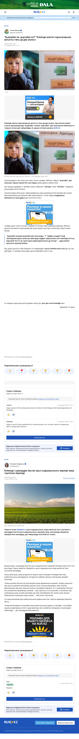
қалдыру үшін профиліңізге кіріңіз (48, 399)
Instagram (66, 448)
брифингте (21, 530)
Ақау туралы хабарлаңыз (45, 723)
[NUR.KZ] (39, 12)
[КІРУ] (74, 12)
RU (69, 12)
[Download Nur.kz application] (39, 4)
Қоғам (6, 26)
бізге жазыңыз (27, 357)
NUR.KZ (57, 128)
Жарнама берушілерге (65, 723)
